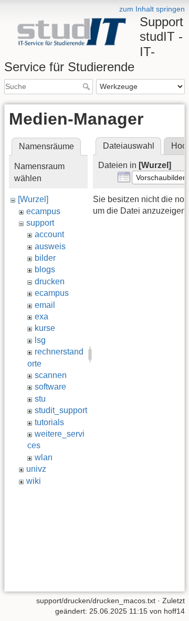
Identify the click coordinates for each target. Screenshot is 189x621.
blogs (45, 269)
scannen (51, 375)
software (50, 386)
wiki (33, 480)
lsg (40, 340)
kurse (45, 328)
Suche (87, 86)
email (45, 305)
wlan (43, 457)
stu (40, 398)
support (40, 222)
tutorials (49, 422)
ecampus (43, 211)
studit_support (61, 410)
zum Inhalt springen (152, 9)
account (49, 234)
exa (41, 316)
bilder (45, 257)
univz (36, 468)
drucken (50, 281)
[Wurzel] (33, 199)
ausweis (50, 246)
